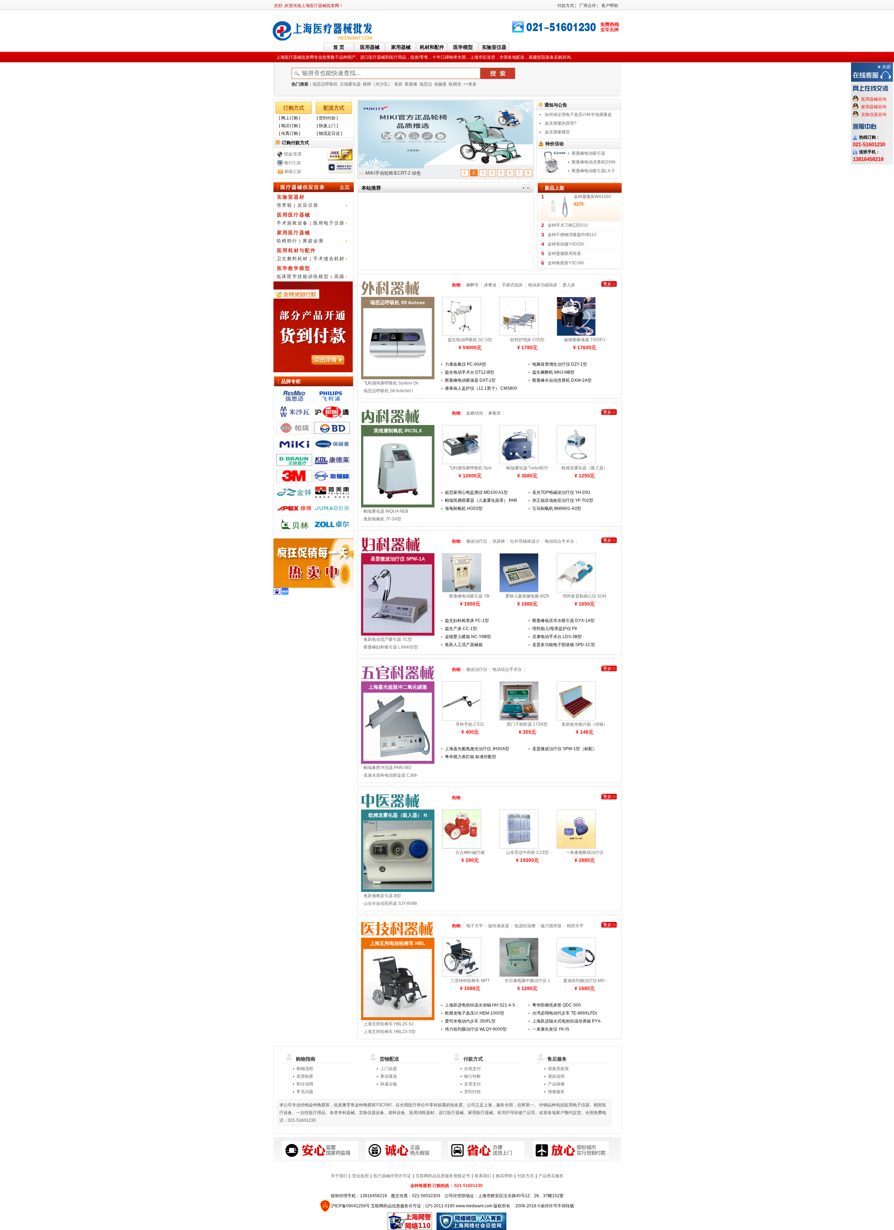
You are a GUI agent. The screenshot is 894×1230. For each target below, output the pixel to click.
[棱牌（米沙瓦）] (294, 416)
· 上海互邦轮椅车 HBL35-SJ (387, 1024)
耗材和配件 (432, 47)
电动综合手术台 (559, 541)
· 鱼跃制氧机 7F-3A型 (381, 519)
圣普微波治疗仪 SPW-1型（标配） (564, 748)
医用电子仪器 (329, 223)
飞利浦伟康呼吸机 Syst (470, 468)
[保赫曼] (332, 448)
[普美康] (332, 496)
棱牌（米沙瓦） (377, 84)
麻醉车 (472, 285)
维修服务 (556, 1091)
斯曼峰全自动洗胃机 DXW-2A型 (562, 380)
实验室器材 (291, 197)
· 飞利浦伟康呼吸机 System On (390, 383)
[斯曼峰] (332, 480)
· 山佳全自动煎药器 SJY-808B (389, 903)
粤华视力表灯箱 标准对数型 (470, 756)
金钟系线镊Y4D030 (566, 244)
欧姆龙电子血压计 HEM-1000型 (474, 1013)
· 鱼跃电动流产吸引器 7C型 (386, 639)
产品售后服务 (551, 1175)
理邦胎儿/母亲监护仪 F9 (554, 628)
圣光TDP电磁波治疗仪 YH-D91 (561, 492)
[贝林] (294, 529)
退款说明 (556, 1076)
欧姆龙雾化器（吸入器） (585, 468)
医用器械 (370, 47)
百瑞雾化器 (350, 84)
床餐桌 (490, 285)
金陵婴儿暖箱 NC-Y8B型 (468, 636)
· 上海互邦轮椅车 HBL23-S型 (388, 1031)
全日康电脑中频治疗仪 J (527, 980)
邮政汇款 (293, 171)
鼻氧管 (494, 413)
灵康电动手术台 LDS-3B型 (557, 636)
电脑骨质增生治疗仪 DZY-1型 (559, 364)
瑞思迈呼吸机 (325, 84)
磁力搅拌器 (551, 925)
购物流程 (304, 1068)
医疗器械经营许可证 (392, 1175)
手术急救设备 (292, 223)
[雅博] (294, 512)
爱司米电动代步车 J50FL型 (470, 1021)
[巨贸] (332, 512)
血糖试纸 (474, 413)
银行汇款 (292, 162)
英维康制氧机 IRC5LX (398, 430)
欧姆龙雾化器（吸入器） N (397, 815)
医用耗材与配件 (296, 250)
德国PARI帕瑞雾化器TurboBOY (397, 173)
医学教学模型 (293, 268)
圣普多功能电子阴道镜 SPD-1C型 (563, 644)
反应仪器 (308, 205)
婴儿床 (569, 285)
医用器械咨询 (873, 99)
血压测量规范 (557, 132)
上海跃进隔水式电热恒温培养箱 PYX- (567, 1021)
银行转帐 (472, 1076)
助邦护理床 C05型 (527, 339)
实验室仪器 (494, 47)
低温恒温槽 (524, 925)
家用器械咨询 (873, 106)
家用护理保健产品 (514, 1112)
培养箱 (284, 205)
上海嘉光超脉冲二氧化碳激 (397, 687)
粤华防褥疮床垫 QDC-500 (556, 1005)
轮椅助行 (287, 240)
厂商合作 (587, 5)
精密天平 (575, 925)
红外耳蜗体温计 (525, 541)
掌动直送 (388, 1076)
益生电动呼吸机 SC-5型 (470, 339)
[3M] (294, 480)
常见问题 (304, 1091)
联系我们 (483, 1175)
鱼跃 (398, 84)
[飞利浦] (332, 400)
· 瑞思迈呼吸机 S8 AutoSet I (387, 390)
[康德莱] (332, 464)
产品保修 (556, 1084)
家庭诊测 (313, 240)
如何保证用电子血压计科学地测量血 (578, 114)
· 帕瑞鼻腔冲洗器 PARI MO (386, 767)
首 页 (338, 47)
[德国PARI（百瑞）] (294, 432)
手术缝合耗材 (329, 258)
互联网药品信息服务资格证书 (443, 1175)
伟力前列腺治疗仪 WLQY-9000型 (476, 1029)
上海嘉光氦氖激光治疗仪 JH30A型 (477, 748)
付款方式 (565, 5)
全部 (345, 187)
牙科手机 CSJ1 (470, 724)
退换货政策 (558, 1068)
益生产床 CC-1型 (461, 628)
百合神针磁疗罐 (470, 852)
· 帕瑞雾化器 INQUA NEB (384, 511)
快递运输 (388, 1084)
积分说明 (304, 1084)
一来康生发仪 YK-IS (550, 1029)
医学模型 (463, 47)
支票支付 (472, 1084)
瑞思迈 (425, 84)
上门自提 (388, 1068)
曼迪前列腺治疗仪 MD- (584, 980)
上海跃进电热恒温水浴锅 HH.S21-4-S (480, 1005)
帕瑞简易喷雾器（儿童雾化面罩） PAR (481, 500)
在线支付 (472, 1068)
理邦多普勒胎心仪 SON (584, 596)
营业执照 (360, 1175)
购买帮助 (504, 1175)
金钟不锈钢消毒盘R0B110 (572, 234)
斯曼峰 (411, 84)
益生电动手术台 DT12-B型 (469, 372)
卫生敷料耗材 (292, 258)
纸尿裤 (498, 541)
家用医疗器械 (293, 232)
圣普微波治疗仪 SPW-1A (398, 559)
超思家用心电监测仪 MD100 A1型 (476, 492)
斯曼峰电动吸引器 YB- (470, 596)
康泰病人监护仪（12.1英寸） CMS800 (481, 388)
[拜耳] (332, 529)
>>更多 (470, 84)
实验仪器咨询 (873, 114)
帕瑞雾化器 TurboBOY (527, 468)
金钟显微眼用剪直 (564, 253)
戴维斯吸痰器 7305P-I (584, 339)
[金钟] (294, 496)
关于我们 (339, 1175)
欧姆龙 (455, 84)
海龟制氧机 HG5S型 (464, 508)
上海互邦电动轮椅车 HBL (397, 943)
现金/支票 (293, 154)
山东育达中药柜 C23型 (527, 852)
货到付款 (472, 1091)
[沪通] (332, 416)
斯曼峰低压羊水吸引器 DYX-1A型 (563, 620)
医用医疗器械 (293, 215)
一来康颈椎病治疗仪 (584, 852)
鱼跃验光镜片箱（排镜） (585, 724)
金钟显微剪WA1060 (592, 196)
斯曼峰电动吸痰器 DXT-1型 (470, 380)
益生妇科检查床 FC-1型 (467, 620)
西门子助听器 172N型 (527, 724)
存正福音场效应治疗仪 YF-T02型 (562, 500)
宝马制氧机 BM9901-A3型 (556, 508)
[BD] (332, 432)
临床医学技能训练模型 (303, 276)
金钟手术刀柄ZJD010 (568, 225)
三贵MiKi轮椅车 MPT (470, 980)
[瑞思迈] (294, 400)
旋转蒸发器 (498, 925)
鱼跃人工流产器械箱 (464, 644)
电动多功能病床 (542, 285)
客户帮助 (609, 5)
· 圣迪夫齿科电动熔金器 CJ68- (389, 775)
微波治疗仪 (476, 541)
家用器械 (401, 47)
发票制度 (304, 1076)
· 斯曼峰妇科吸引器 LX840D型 (389, 647)
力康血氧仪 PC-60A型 (465, 364)
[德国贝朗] (294, 464)
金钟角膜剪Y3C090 (566, 263)
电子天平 (474, 925)
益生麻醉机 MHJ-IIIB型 (553, 372)
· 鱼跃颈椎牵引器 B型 (381, 895)
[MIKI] (294, 448)
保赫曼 (440, 84)
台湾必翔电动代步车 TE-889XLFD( (564, 1013)
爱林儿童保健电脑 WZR (527, 596)
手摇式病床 (512, 285)
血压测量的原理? (561, 123)
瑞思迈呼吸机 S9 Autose (397, 302)
